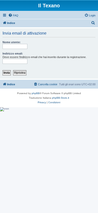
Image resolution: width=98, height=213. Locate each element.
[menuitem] (13, 15)
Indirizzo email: (13, 53)
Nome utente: (12, 42)
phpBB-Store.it (60, 97)
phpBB (36, 93)
